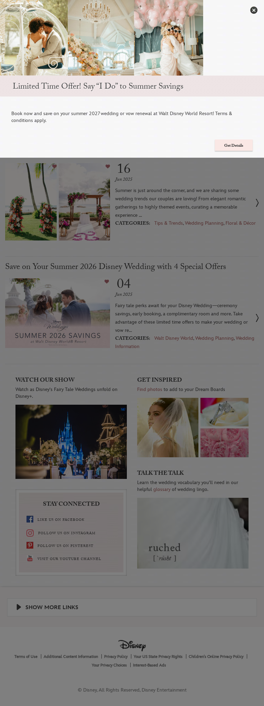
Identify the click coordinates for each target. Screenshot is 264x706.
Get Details (233, 146)
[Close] (253, 10)
